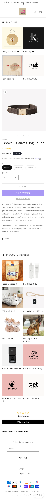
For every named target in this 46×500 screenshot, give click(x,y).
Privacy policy (36, 491)
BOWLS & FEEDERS (10, 368)
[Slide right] (28, 135)
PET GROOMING (30, 284)
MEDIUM (19, 168)
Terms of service (17, 495)
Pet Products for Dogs (33, 368)
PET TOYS (6, 338)
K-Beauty (27, 51)
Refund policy (25, 491)
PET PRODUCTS (30, 78)
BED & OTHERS (8, 311)
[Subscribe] (36, 449)
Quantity (5, 173)
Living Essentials (9, 51)
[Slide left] (17, 135)
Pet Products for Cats (11, 398)
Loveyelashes (14, 491)
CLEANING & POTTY (31, 311)
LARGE (32, 168)
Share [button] (6, 239)
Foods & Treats (8, 284)
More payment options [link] (23, 198)
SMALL (8, 168)
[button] (4, 11)
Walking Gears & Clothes (30, 339)
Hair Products (8, 78)
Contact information (30, 495)
